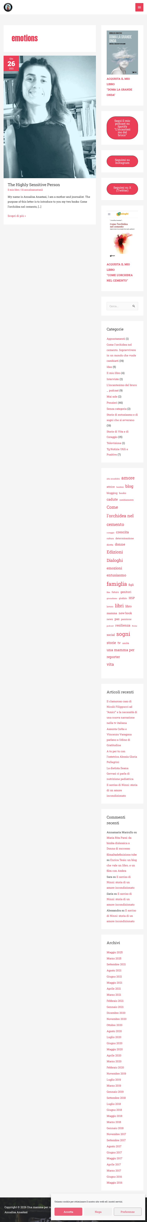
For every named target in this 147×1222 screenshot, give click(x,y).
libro (128, 606)
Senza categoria (117, 408)
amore (128, 478)
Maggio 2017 (114, 1158)
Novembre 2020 (117, 1019)
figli (131, 584)
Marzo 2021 (114, 994)
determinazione (124, 538)
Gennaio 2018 (115, 1128)
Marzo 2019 (114, 1085)
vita (110, 664)
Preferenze (128, 1212)
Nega (98, 1212)
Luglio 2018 (114, 1104)
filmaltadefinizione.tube (122, 854)
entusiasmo (116, 575)
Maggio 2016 (114, 1182)
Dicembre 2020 (116, 1013)
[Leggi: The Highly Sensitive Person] (50, 116)
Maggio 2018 (114, 1116)
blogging (112, 493)
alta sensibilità (113, 478)
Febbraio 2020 (115, 1067)
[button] (122, 127)
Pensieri (112, 402)
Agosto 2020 (114, 1031)
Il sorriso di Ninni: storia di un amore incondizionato (120, 882)
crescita (122, 532)
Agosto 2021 (114, 970)
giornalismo (112, 598)
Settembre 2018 (116, 1097)
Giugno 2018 (114, 1110)
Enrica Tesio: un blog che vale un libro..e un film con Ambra (122, 865)
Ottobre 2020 (114, 1025)
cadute (112, 499)
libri (119, 605)
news (110, 619)
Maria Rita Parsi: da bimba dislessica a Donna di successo (119, 843)
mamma (112, 613)
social (111, 635)
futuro (115, 592)
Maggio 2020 (115, 1049)
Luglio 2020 (114, 1037)
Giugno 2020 (114, 1043)
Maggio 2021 (114, 982)
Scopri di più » (17, 215)
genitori (125, 592)
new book (125, 613)
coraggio (110, 532)
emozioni (114, 568)
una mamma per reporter (120, 653)
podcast (110, 626)
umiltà (125, 643)
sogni (123, 633)
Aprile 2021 (114, 988)
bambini (120, 487)
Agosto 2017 (114, 1146)
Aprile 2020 (114, 1055)
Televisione (114, 443)
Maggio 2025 (115, 952)
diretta (110, 544)
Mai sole (112, 396)
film (108, 592)
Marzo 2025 (114, 958)
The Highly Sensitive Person (34, 184)
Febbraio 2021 (115, 1000)
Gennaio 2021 (115, 1007)
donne (120, 544)
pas (117, 619)
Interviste (113, 379)
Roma (134, 626)
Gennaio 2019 (115, 1091)
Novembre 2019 (116, 1073)
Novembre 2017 (116, 1134)
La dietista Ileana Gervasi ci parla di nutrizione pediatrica (120, 773)
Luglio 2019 (114, 1079)
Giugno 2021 (114, 976)
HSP (132, 598)
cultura (110, 538)
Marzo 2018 (114, 1122)
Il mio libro (13, 189)
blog (129, 486)
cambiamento (126, 499)
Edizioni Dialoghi (115, 556)
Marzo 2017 (114, 1170)
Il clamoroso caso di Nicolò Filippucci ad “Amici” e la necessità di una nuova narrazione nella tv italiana (122, 712)
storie (111, 642)
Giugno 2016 (114, 1176)
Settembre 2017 (116, 1140)
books (122, 493)
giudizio (123, 598)
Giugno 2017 (114, 1152)
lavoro (110, 606)
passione (126, 619)
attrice (111, 486)
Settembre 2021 (116, 964)
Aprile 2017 (114, 1164)
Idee (109, 367)
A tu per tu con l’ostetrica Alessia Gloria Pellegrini (122, 756)
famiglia (117, 583)
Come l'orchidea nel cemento (120, 515)
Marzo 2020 (114, 1061)
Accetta (68, 1212)
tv (119, 643)
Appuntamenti (116, 338)
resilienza (122, 625)
